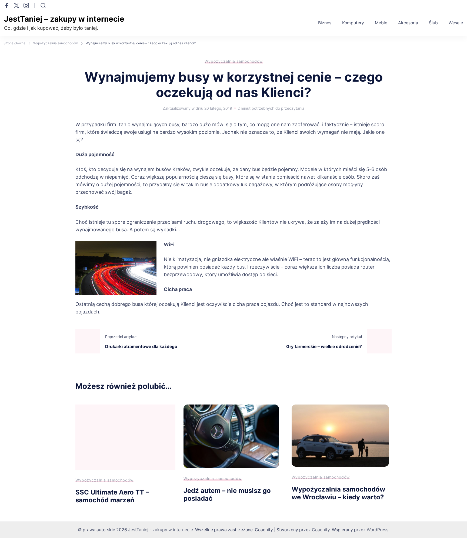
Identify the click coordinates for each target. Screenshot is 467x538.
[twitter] (16, 5)
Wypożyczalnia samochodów (234, 61)
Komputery (353, 22)
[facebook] (6, 5)
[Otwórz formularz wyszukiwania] (43, 5)
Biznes (324, 22)
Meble (381, 22)
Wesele (456, 22)
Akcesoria (408, 22)
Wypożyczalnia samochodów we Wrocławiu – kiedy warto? (338, 493)
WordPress (377, 529)
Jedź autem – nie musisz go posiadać (227, 494)
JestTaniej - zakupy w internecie (160, 529)
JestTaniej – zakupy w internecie (64, 19)
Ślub (433, 22)
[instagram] (26, 5)
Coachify (321, 529)
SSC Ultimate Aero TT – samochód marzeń (112, 496)
